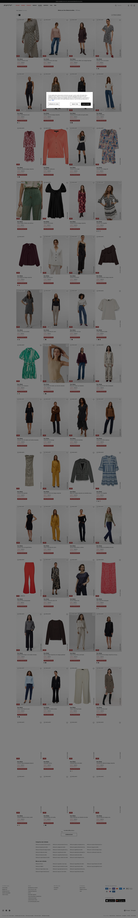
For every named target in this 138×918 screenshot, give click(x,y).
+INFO (53, 100)
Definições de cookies (54, 104)
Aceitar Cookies (85, 104)
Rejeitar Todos (75, 104)
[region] (69, 100)
